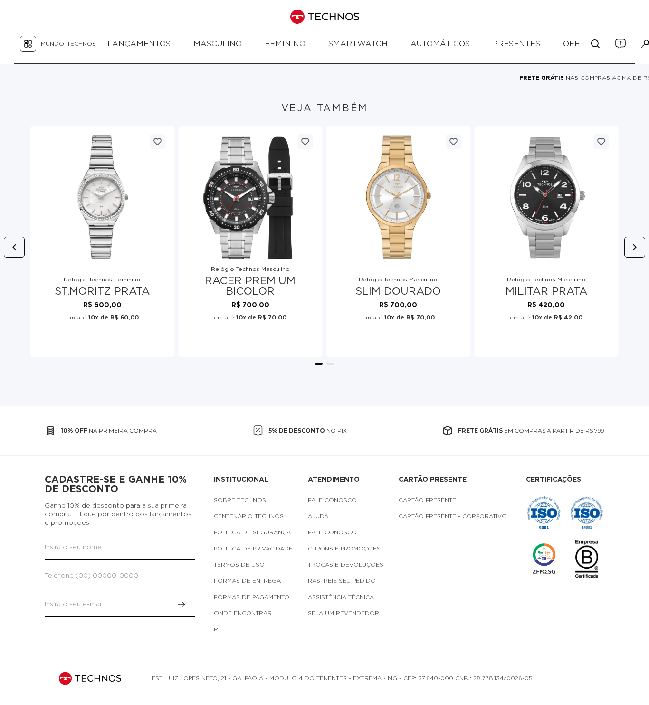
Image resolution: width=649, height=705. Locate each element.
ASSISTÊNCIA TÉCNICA (341, 597)
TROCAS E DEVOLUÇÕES (345, 565)
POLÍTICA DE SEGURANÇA (252, 532)
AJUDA (318, 516)
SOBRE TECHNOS (240, 500)
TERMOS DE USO (239, 565)
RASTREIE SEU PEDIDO (342, 581)
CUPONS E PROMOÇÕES (344, 548)
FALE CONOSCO (332, 500)
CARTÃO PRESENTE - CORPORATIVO (453, 516)
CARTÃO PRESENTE (427, 500)
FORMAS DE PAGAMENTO (251, 597)
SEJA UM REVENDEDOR (343, 613)
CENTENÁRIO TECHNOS (249, 516)
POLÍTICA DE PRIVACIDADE (253, 548)
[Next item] (634, 247)
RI (217, 629)
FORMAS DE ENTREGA (247, 581)
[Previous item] (14, 247)
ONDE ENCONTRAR (243, 613)
